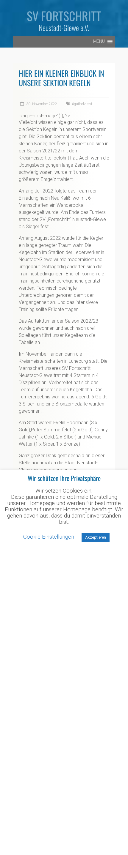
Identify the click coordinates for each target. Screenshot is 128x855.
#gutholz (79, 104)
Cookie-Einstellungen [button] (48, 537)
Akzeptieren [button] (95, 537)
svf (90, 104)
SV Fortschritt (64, 16)
